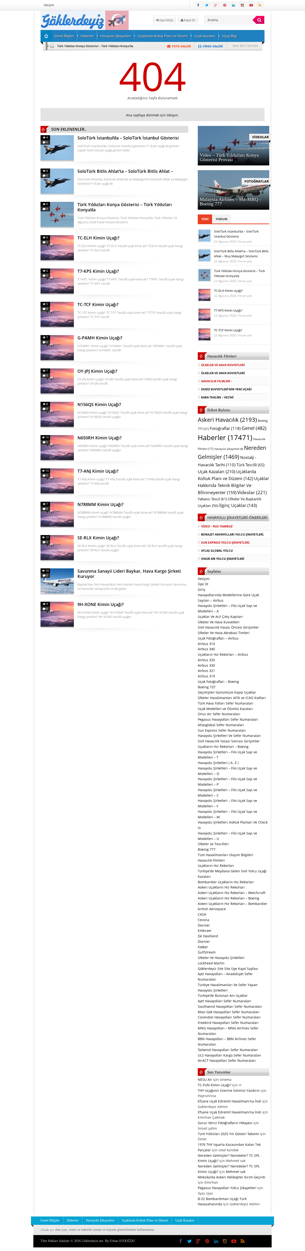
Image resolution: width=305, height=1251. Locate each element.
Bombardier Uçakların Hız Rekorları (226, 882)
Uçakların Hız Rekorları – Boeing (223, 746)
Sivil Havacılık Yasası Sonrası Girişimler (229, 741)
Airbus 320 (206, 660)
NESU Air (205, 1079)
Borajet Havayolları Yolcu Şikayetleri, (232, 534)
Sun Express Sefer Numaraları (222, 730)
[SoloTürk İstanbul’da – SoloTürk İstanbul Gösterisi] (204, 241)
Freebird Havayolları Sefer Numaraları (228, 1022)
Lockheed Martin (211, 963)
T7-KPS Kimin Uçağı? (228, 310)
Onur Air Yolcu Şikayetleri (222, 559)
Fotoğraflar (225, 428)
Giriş (201, 589)
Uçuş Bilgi (229, 36)
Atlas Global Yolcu (217, 551)
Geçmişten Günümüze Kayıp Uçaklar (227, 692)
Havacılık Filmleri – (216, 381)
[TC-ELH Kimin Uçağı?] (204, 300)
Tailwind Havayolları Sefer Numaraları (228, 1049)
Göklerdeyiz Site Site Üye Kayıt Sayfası (228, 968)
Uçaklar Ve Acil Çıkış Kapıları (220, 616)
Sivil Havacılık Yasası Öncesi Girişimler (228, 627)
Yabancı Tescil (212, 498)
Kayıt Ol (189, 20)
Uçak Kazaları (204, 36)
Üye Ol (203, 584)
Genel (254, 428)
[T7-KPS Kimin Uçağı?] (204, 320)
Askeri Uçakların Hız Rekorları (221, 887)
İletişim (49, 5)
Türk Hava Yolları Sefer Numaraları (225, 703)
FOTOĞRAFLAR (256, 181)
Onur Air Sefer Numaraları (219, 714)
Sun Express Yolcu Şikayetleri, (225, 543)
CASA (202, 914)
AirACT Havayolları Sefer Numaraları (227, 1060)
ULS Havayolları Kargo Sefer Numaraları (229, 1055)
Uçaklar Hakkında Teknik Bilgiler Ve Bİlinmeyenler (233, 485)
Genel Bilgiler (64, 36)
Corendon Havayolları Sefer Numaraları (229, 1017)
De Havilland (208, 936)
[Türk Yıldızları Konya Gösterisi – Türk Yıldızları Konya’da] (204, 280)
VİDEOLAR (260, 137)
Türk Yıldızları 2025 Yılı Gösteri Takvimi (228, 1134)
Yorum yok (245, 241)
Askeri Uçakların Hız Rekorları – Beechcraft (231, 892)
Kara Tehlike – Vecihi (217, 397)
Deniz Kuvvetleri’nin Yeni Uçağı (226, 389)
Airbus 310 (206, 643)
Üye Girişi (166, 20)
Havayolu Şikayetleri (116, 36)
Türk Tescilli (250, 464)
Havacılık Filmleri (211, 860)
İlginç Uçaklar (238, 505)
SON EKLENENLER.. (68, 129)
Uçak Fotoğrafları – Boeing (218, 681)
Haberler (87, 36)
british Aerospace (212, 909)
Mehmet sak (235, 1171)
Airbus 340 (206, 649)
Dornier (204, 925)
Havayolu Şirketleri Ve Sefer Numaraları (229, 735)
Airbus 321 (206, 670)
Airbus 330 (206, 665)
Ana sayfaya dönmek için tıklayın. (152, 115)
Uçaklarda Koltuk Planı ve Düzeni (163, 36)
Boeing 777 (206, 849)
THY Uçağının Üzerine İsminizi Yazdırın (229, 1090)
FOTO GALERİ (181, 46)
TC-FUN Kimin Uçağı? (214, 1085)
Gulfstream (207, 952)
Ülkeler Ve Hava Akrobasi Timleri (223, 632)
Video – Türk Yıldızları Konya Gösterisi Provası (229, 157)
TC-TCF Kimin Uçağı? (228, 330)
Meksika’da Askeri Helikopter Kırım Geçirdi (231, 1177)
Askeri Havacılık (227, 419)
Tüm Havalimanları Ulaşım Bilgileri (225, 855)
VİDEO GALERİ (213, 46)
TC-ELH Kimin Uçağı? (228, 290)
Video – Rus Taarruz (217, 526)
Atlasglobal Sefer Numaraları (221, 725)
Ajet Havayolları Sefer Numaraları (224, 1001)
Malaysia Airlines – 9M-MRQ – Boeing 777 (231, 201)
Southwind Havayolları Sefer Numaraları (230, 1006)
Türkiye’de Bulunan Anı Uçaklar (223, 995)
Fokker (203, 947)
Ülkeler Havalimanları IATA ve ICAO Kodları (232, 697)
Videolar (252, 492)
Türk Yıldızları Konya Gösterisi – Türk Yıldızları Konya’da (95, 46)
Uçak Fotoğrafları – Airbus (218, 638)
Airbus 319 (206, 676)
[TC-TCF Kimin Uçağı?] (204, 340)
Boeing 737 (206, 687)
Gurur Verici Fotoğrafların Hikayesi (225, 1123)
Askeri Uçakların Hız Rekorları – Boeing (228, 898)
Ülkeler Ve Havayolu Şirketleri (221, 957)
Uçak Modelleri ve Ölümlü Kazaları (225, 708)
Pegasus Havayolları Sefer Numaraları (228, 719)
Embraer (205, 930)
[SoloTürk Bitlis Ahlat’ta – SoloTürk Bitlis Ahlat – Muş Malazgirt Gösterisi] (204, 261)
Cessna (203, 920)
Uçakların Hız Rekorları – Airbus (223, 654)
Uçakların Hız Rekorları (216, 865)
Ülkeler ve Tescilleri (213, 844)
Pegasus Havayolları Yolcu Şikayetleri (227, 1188)
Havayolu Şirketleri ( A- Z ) (218, 762)
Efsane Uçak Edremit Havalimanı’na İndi (229, 1101)
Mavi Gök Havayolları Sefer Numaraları (228, 1012)
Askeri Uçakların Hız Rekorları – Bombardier (232, 903)
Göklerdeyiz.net (92, 1241)
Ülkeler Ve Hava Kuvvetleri (223, 365)
